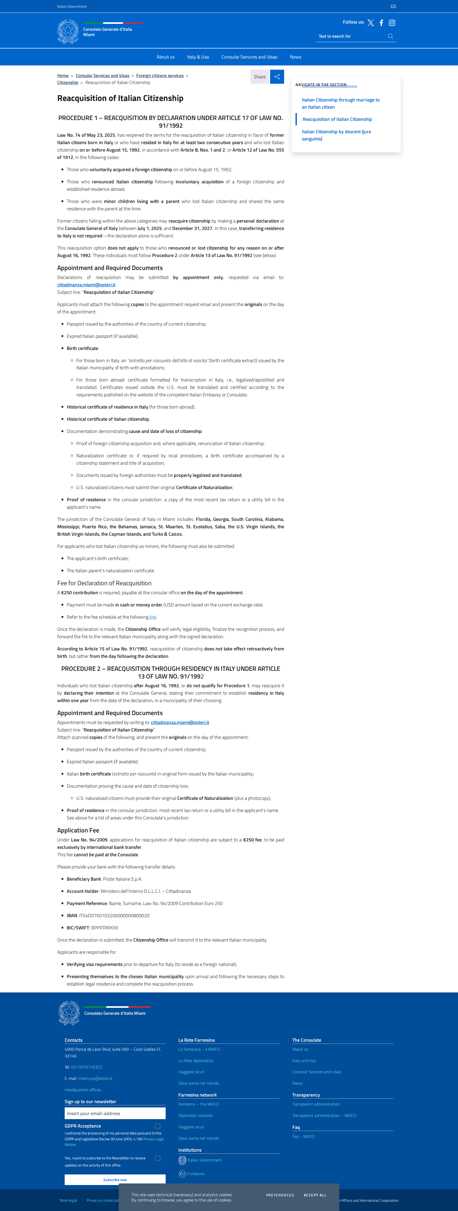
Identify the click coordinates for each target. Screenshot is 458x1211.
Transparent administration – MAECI (324, 1115)
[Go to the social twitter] (369, 22)
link (152, 616)
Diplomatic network (195, 1115)
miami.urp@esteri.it (95, 1078)
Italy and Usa (304, 1060)
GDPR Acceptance (83, 1125)
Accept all (315, 1195)
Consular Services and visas (316, 1071)
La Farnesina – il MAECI (199, 1049)
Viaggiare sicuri (191, 1071)
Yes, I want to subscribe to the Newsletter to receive (105, 1158)
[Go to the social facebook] (380, 22)
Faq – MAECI (303, 1136)
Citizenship (67, 82)
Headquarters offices (83, 1089)
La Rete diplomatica (195, 1060)
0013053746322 (86, 1067)
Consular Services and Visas (102, 75)
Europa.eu (195, 1173)
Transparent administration (316, 1104)
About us (300, 1049)
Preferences (280, 1195)
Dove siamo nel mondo (198, 1083)
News (297, 1083)
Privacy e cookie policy (105, 1200)
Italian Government (72, 6)
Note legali (68, 1200)
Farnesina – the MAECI (198, 1104)
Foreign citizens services (160, 75)
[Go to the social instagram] (390, 22)
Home (63, 75)
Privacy (149, 1139)
